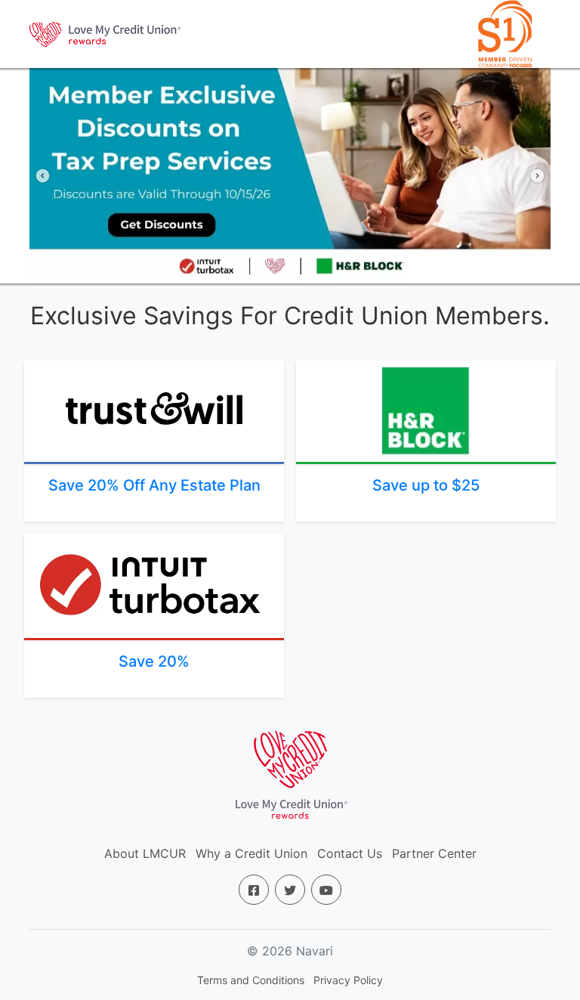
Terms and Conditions (250, 980)
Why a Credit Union (251, 853)
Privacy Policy (348, 980)
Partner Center (434, 853)
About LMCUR (145, 853)
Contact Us (349, 853)
